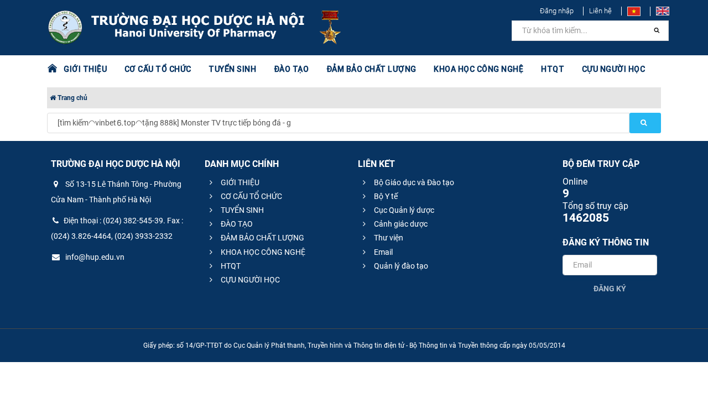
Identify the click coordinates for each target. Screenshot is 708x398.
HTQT (230, 265)
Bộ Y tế (385, 196)
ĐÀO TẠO (236, 223)
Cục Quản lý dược (403, 210)
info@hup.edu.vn (94, 257)
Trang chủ (71, 98)
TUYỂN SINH (232, 69)
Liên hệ (600, 11)
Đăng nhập (557, 11)
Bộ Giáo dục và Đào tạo (413, 182)
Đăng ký (610, 288)
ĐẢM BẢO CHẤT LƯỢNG (261, 237)
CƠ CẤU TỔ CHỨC (250, 196)
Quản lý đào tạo (400, 265)
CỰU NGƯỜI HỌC (249, 279)
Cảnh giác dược (400, 223)
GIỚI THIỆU (239, 182)
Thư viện (387, 237)
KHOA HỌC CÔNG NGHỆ (262, 252)
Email (382, 252)
